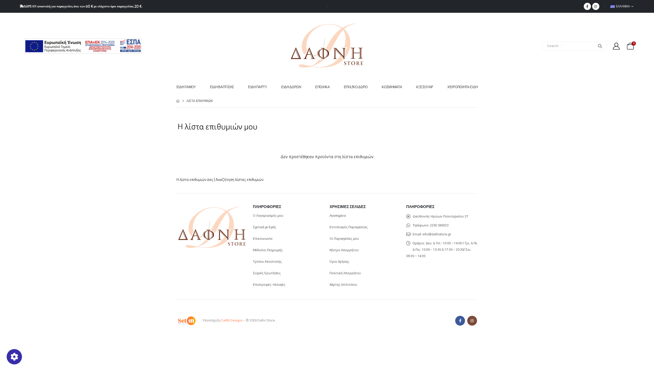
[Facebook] (587, 6)
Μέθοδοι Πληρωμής (268, 250)
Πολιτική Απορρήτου (345, 273)
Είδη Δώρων (291, 87)
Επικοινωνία (262, 238)
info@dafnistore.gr (437, 234)
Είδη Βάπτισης (222, 87)
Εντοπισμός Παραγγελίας (349, 227)
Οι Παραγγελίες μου (344, 238)
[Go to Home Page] (177, 101)
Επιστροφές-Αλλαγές (269, 284)
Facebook (460, 321)
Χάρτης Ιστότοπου (343, 284)
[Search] (600, 46)
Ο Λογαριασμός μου (268, 215)
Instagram (472, 321)
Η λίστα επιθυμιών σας (194, 180)
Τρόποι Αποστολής (267, 261)
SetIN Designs (231, 320)
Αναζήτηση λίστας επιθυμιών (239, 180)
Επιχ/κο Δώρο (356, 87)
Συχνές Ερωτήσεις (267, 273)
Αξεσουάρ (424, 87)
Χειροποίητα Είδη (462, 87)
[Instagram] (595, 6)
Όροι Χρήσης (339, 261)
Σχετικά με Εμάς (264, 227)
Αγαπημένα (338, 215)
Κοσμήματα (392, 87)
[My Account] (616, 46)
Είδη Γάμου (186, 87)
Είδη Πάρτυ (257, 87)
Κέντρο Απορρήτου (344, 250)
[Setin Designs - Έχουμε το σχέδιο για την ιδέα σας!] (186, 320)
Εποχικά (322, 87)
